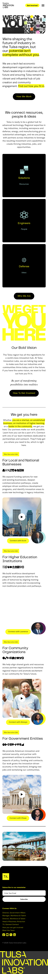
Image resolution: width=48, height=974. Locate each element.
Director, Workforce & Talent (13, 918)
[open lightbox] (21, 516)
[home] (9, 5)
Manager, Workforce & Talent (14, 915)
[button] (43, 5)
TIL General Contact (10, 924)
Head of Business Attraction (13, 921)
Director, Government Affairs (13, 912)
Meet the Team (8, 930)
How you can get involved (12, 927)
